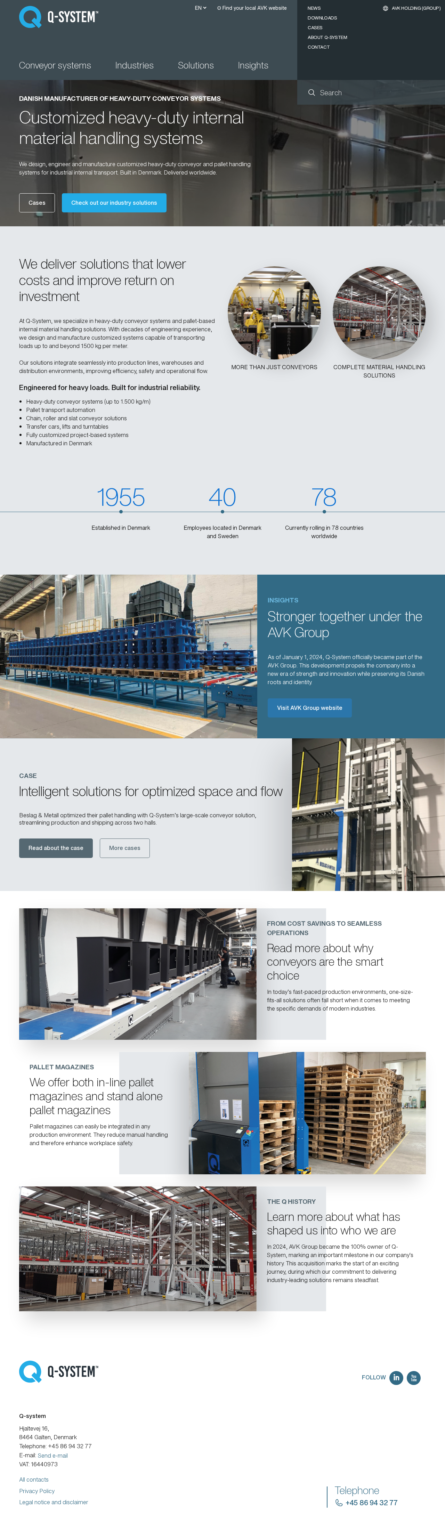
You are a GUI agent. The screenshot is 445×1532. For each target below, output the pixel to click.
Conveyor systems (55, 66)
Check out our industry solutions (114, 202)
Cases (315, 27)
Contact (319, 47)
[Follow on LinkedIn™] (396, 1378)
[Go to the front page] (62, 17)
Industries (134, 66)
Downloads (322, 18)
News (314, 8)
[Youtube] (414, 1378)
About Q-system (327, 37)
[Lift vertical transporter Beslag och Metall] (368, 814)
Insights (253, 66)
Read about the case (56, 848)
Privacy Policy (37, 1491)
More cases (124, 848)
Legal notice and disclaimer (53, 1502)
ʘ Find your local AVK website (252, 7)
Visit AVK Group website (309, 708)
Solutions (196, 66)
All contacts (34, 1479)
